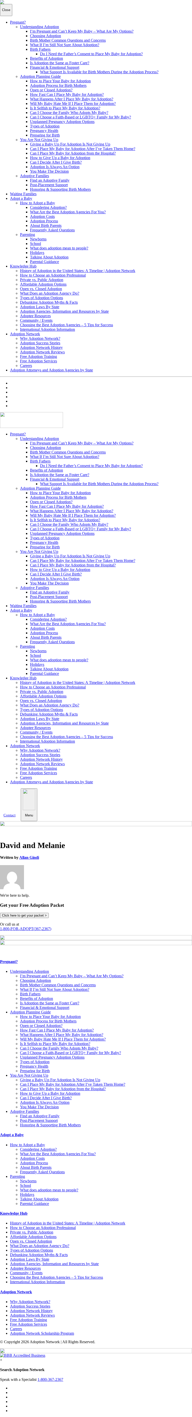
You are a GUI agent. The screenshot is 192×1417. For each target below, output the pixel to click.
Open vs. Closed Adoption (41, 289)
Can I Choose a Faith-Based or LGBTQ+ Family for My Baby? (80, 117)
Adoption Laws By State (39, 307)
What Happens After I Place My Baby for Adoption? (71, 99)
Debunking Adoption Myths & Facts (49, 302)
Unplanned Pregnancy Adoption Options (62, 121)
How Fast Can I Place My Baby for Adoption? (67, 94)
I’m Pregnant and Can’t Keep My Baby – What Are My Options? (82, 31)
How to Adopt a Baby (37, 203)
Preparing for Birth (45, 135)
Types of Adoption (45, 126)
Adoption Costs (42, 216)
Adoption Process (44, 221)
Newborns (38, 239)
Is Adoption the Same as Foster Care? (59, 63)
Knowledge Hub (23, 266)
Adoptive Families (34, 176)
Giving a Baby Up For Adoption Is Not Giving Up (70, 144)
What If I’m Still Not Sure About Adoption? (64, 45)
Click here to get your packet (24, 915)
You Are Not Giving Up (39, 140)
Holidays (37, 252)
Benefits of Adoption (46, 58)
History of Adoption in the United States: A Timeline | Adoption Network (77, 271)
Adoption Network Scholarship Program (42, 1333)
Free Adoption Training (38, 356)
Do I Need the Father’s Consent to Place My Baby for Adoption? (91, 54)
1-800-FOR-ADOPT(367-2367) (25, 929)
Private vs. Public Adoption (41, 280)
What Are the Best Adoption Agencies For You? (68, 212)
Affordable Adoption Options (43, 284)
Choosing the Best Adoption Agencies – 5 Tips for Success (66, 325)
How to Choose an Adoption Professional (53, 275)
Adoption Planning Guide (40, 76)
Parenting (27, 234)
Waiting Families (23, 194)
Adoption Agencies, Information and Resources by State (64, 311)
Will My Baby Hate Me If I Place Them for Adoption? (73, 103)
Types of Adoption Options (41, 298)
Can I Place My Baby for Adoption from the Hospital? (73, 153)
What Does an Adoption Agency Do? (49, 293)
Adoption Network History (41, 347)
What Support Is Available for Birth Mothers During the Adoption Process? (99, 72)
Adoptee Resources (35, 316)
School (35, 243)
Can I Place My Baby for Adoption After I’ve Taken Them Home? (82, 149)
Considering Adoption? (48, 207)
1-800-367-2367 (50, 1379)
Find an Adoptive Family (50, 180)
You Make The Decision (49, 171)
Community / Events (36, 320)
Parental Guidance (44, 262)
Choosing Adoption (45, 36)
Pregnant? (18, 22)
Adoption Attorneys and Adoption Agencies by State (51, 370)
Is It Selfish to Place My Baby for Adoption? (65, 108)
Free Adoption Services (38, 361)
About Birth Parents (46, 225)
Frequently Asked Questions (52, 230)
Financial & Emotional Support (54, 67)
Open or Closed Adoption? (51, 90)
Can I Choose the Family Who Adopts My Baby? (69, 112)
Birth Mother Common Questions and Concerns (68, 40)
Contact (10, 815)
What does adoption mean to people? (59, 248)
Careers (26, 365)
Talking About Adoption (49, 257)
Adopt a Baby (21, 198)
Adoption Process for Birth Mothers (58, 85)
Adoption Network (25, 334)
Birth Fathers (40, 49)
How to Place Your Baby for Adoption (60, 81)
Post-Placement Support (49, 185)
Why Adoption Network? (40, 338)
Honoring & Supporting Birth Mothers (60, 189)
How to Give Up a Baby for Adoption (60, 158)
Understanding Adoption (39, 27)
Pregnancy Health (44, 130)
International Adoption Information (47, 329)
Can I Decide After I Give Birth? (56, 162)
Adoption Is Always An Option (55, 167)
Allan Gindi (29, 857)
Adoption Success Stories (40, 343)
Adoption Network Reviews (42, 352)
